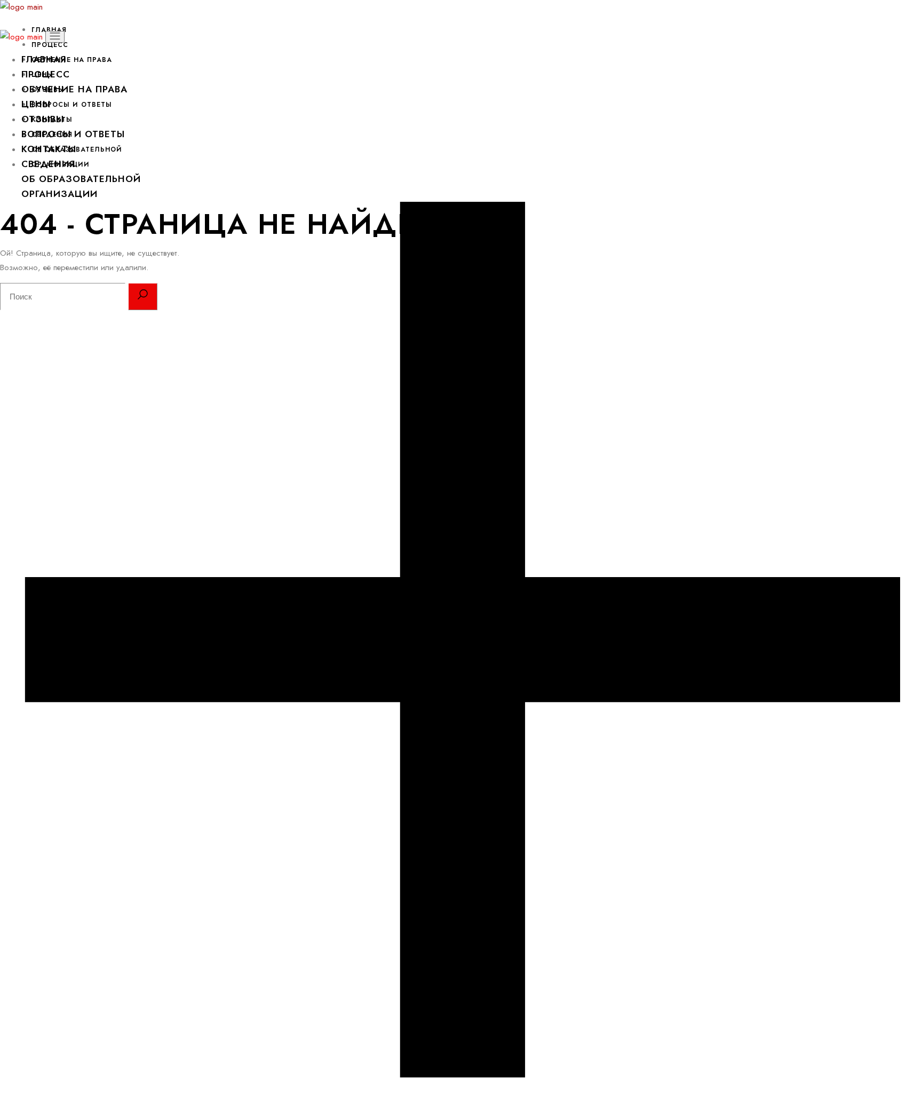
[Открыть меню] (55, 37)
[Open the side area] (461, 1096)
